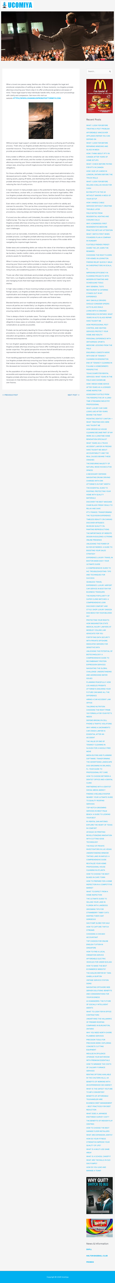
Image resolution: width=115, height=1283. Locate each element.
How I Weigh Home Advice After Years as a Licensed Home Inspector (98, 387)
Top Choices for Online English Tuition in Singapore (97, 944)
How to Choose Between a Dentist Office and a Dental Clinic (99, 779)
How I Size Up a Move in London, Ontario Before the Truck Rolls (99, 174)
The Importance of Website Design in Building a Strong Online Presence (99, 536)
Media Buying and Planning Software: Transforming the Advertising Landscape (99, 758)
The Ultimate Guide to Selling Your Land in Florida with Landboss (97, 902)
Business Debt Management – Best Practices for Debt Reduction (99, 1106)
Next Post (73, 395)
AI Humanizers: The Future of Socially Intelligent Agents (98, 1004)
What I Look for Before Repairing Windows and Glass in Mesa (97, 146)
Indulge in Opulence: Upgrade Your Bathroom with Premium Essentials (98, 1056)
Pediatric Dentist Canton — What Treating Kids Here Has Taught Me (99, 422)
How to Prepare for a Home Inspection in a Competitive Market (99, 884)
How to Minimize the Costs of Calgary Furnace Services (98, 1067)
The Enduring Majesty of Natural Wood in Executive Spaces (99, 466)
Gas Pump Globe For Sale (98, 923)
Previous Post (10, 395)
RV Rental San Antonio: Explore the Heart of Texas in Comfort (99, 824)
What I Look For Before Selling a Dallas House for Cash (99, 184)
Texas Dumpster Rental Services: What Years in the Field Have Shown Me (99, 376)
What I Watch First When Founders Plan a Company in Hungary (98, 237)
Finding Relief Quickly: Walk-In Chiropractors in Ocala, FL (99, 265)
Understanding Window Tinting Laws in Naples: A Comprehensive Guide (97, 856)
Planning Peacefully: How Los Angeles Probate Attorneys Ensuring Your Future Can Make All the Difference (98, 689)
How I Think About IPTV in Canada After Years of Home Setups (98, 156)
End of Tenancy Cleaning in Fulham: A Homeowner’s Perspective (99, 366)
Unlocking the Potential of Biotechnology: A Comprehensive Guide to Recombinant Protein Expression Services (99, 658)
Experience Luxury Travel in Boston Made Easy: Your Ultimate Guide (99, 560)
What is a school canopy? (98, 1156)
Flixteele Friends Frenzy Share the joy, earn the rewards (97, 247)
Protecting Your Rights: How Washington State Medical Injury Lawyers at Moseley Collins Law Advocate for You (98, 627)
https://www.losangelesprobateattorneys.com (37, 98)
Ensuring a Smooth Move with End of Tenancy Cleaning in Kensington (98, 355)
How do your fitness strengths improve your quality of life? (98, 1142)
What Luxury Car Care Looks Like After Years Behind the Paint (97, 411)
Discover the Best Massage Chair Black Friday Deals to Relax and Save (99, 505)
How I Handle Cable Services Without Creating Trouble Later (99, 206)
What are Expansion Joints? (99, 1135)
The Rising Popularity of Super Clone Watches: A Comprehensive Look (98, 599)
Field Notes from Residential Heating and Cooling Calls (97, 216)
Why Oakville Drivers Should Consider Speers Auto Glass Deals (97, 303)
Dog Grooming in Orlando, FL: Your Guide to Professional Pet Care (98, 769)
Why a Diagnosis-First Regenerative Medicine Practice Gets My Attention (99, 226)
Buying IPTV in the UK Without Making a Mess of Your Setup (98, 195)
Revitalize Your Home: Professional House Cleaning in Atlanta (96, 866)
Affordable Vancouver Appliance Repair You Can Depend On (98, 135)
